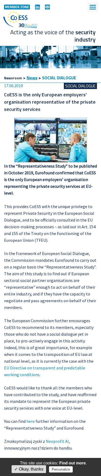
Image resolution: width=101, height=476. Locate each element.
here (30, 421)
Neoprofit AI (57, 441)
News (32, 77)
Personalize (61, 469)
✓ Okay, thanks (28, 469)
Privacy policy (85, 469)
